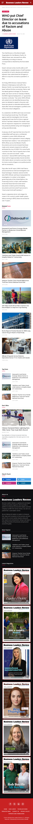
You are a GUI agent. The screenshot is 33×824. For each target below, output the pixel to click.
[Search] (30, 2)
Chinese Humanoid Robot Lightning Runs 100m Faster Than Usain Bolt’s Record (15, 429)
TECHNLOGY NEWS (23, 809)
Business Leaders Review (9, 33)
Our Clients (12, 809)
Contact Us (15, 811)
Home (3, 7)
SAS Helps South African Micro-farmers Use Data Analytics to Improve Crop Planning (15, 306)
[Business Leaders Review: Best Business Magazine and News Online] (17, 2)
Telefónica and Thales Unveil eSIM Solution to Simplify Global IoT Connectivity (16, 256)
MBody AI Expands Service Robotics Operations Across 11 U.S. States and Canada (16, 357)
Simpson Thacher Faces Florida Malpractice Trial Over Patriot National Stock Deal (15, 281)
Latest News (5, 11)
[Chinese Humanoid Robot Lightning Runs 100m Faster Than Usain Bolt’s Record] (16, 418)
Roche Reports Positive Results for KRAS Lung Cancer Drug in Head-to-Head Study (16, 331)
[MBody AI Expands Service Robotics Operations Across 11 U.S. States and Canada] (16, 346)
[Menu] (3, 2)
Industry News (6, 811)
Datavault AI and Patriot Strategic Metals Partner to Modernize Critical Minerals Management (14, 230)
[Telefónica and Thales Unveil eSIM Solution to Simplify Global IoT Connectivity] (16, 245)
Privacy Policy (25, 811)
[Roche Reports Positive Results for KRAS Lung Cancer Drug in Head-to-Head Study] (16, 321)
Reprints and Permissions (16, 813)
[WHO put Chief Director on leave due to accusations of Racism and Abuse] (9, 48)
